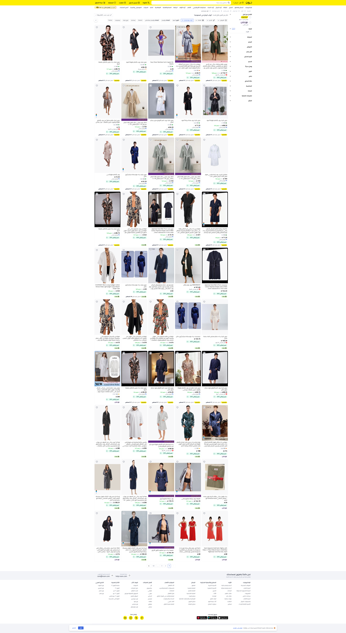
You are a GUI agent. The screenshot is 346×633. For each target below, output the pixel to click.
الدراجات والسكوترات (168, 599)
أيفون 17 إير (116, 591)
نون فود (136, 602)
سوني (150, 594)
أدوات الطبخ (213, 599)
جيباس (150, 607)
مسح (233, 29)
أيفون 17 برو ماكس (114, 596)
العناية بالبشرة (191, 588)
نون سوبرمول (134, 607)
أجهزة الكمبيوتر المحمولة (243, 591)
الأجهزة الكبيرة (212, 586)
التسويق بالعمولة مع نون (131, 594)
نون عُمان (101, 591)
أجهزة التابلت (246, 588)
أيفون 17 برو (116, 594)
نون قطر (101, 594)
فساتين (230, 604)
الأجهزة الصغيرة (212, 588)
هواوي (150, 604)
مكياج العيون (191, 602)
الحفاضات (171, 591)
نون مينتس (135, 604)
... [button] (157, 565)
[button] (173, 566)
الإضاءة (214, 596)
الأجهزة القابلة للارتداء (244, 604)
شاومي (150, 591)
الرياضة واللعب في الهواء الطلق (165, 596)
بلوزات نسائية (228, 599)
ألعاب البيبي (171, 602)
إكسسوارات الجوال (245, 602)
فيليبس (150, 599)
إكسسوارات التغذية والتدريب (166, 588)
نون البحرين (101, 588)
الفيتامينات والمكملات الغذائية (187, 599)
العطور (193, 586)
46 (153, 565)
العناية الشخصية (191, 594)
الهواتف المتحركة (245, 586)
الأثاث (214, 594)
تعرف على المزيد (237, 628)
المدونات (135, 586)
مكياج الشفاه (191, 604)
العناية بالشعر (191, 591)
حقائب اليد (229, 596)
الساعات (229, 591)
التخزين (214, 591)
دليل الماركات (134, 588)
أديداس (150, 596)
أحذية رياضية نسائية (226, 588)
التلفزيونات (247, 594)
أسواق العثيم (134, 596)
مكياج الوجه (192, 596)
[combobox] (189, 3)
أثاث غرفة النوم (212, 602)
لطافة (150, 602)
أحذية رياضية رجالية (226, 586)
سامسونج (149, 588)
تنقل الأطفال (171, 594)
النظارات (229, 602)
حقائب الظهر (228, 594)
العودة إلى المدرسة (114, 599)
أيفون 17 (117, 588)
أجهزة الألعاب (246, 599)
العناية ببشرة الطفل (169, 604)
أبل (151, 586)
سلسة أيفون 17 (115, 586)
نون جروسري (134, 599)
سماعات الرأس (246, 596)
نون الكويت (101, 586)
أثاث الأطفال (171, 586)
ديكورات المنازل (212, 604)
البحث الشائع (134, 591)
